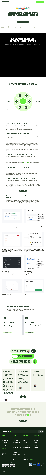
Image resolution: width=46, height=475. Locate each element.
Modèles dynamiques (16, 440)
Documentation (26, 450)
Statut (24, 454)
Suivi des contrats (16, 449)
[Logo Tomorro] (5, 431)
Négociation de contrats (17, 450)
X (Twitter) (36, 447)
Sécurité (14, 457)
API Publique (25, 457)
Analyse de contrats (16, 452)
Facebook (36, 449)
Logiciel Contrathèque (16, 454)
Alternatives (25, 452)
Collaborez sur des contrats (6, 451)
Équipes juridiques (5, 437)
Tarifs (14, 459)
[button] (40, 2)
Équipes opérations (5, 445)
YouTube (35, 450)
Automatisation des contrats (17, 438)
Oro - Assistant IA (17, 437)
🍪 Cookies (42, 471)
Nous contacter (37, 442)
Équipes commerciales (5, 438)
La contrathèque (36, 126)
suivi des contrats (26, 162)
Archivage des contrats (16, 445)
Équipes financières (5, 440)
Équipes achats (4, 442)
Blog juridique (25, 438)
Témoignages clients (26, 437)
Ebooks (24, 440)
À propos (35, 437)
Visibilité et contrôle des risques (6, 454)
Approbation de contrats (17, 447)
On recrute (36, 440)
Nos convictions (37, 438)
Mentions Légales (37, 471)
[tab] (8, 45)
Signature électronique (16, 442)
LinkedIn (35, 445)
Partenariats (25, 449)
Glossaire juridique (26, 445)
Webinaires (25, 442)
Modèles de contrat (26, 447)
